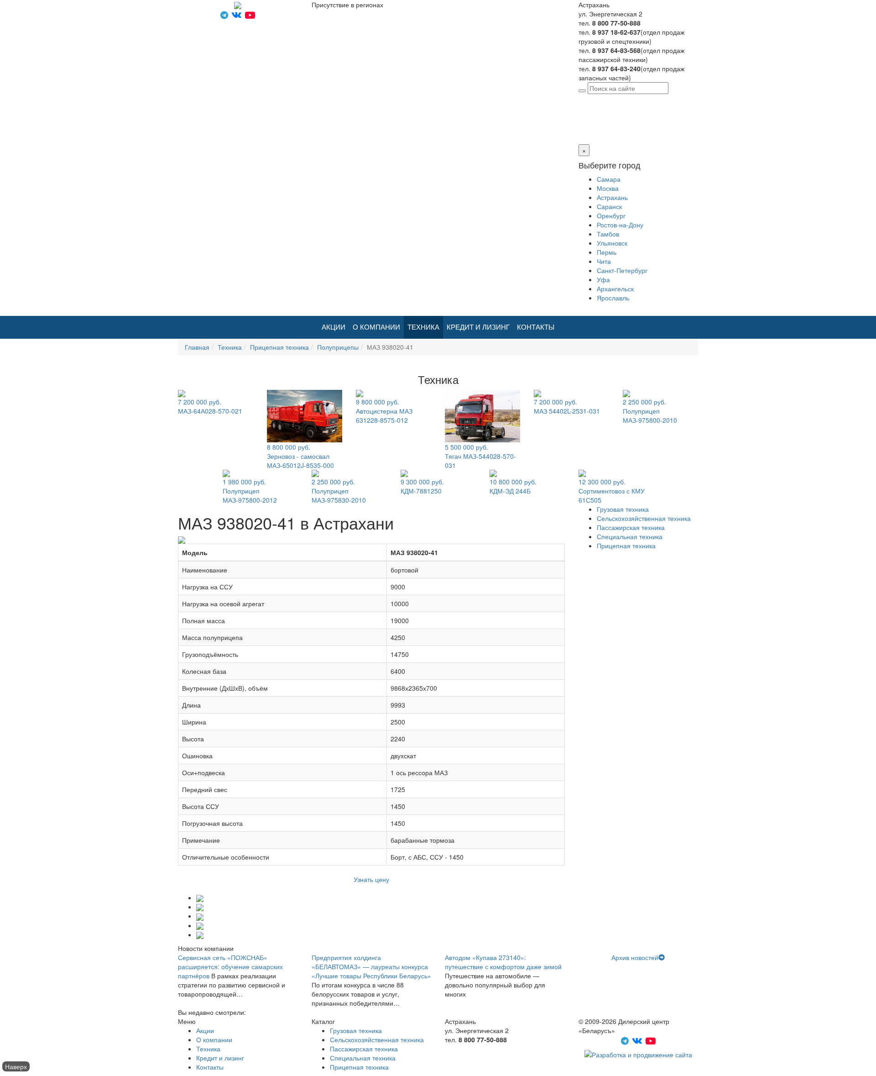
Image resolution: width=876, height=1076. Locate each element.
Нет (593, 126)
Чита (604, 261)
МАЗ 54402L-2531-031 (567, 406)
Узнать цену (371, 879)
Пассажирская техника (631, 527)
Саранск (609, 206)
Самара (608, 179)
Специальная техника (629, 536)
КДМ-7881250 (422, 486)
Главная (197, 347)
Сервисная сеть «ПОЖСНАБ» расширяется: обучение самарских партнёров (230, 966)
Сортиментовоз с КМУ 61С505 (612, 490)
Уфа (603, 279)
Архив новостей (634, 957)
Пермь (606, 252)
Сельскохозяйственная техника (644, 518)
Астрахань (646, 98)
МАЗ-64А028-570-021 (210, 406)
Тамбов (608, 233)
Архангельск (615, 288)
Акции (333, 327)
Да (582, 126)
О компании (376, 327)
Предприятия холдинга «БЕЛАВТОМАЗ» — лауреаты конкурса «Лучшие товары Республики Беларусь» (371, 966)
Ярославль (613, 297)
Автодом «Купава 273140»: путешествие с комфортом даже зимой (503, 962)
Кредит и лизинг (478, 327)
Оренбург (611, 215)
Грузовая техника (623, 509)
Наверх (16, 1066)
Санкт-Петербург (622, 270)
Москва (608, 188)
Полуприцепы (338, 347)
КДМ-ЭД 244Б (513, 486)
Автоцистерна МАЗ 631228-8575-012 (384, 411)
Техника (423, 327)
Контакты (535, 327)
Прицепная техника (279, 347)
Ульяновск (612, 242)
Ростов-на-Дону (620, 224)
